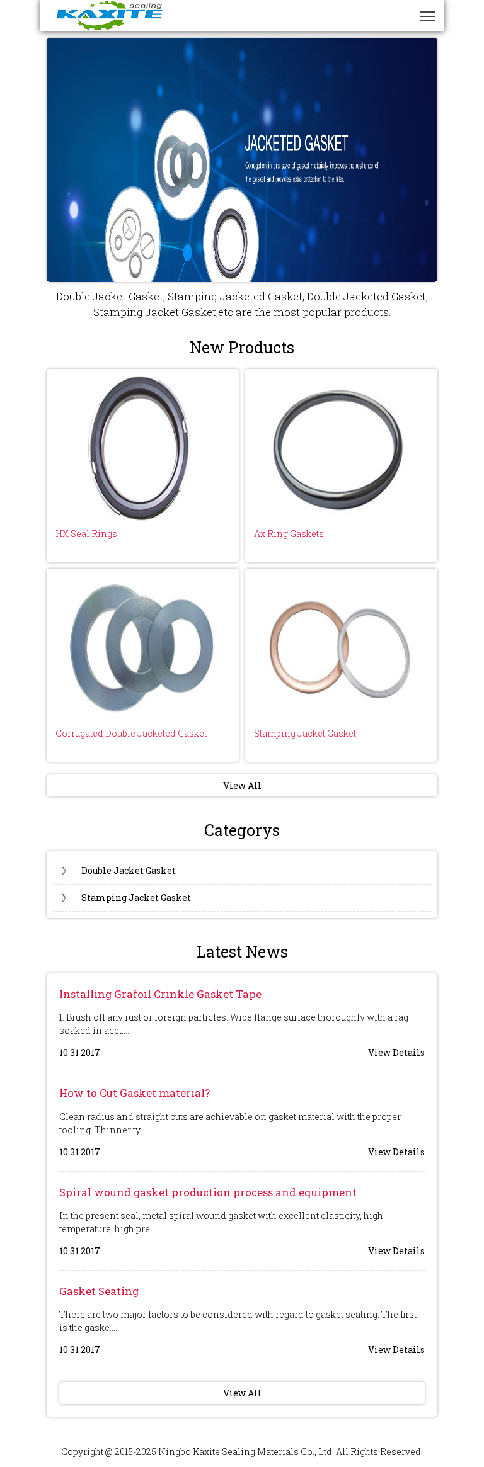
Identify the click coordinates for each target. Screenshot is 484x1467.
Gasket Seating (99, 1291)
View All (242, 785)
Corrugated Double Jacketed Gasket (131, 733)
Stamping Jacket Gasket (305, 733)
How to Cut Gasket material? (134, 1092)
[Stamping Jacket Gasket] (341, 645)
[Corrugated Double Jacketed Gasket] (143, 645)
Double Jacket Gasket (119, 870)
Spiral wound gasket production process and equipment (208, 1192)
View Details (396, 1052)
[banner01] (242, 160)
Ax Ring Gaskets (289, 534)
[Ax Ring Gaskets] (341, 446)
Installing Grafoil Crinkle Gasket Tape (160, 994)
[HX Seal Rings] (143, 446)
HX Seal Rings (86, 534)
